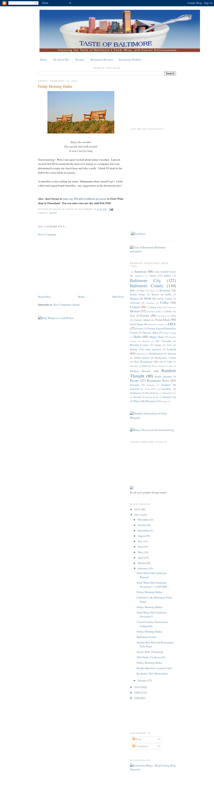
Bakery (167, 275)
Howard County (139, 345)
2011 (137, 515)
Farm (173, 315)
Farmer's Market (142, 319)
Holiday (146, 341)
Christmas (150, 302)
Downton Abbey (154, 311)
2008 (137, 698)
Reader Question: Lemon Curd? (154, 668)
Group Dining (169, 332)
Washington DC (152, 397)
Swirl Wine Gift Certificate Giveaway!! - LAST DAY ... (153, 585)
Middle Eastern (142, 357)
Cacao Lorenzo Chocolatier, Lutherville (152, 624)
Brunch (155, 294)
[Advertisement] (69, 265)
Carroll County (164, 298)
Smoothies (166, 388)
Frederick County (156, 324)
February (143, 568)
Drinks (169, 311)
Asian (152, 275)
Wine (137, 401)
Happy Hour (157, 337)
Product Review (140, 371)
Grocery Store (150, 332)
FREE (172, 324)
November (144, 519)
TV (174, 393)
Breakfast (164, 290)
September (144, 530)
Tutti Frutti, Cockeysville (151, 657)
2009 (137, 692)
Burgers (134, 298)
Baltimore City (145, 280)
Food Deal (162, 320)
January (142, 680)
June (141, 547)
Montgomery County (165, 357)
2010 (137, 687)
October (142, 525)
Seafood (166, 385)
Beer (142, 290)
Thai (157, 393)
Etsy (132, 316)
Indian (158, 345)
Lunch (171, 349)
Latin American (153, 349)
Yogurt (164, 401)
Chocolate (135, 302)
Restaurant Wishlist (130, 59)
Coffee (164, 302)
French (139, 328)
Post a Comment (47, 234)
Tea (147, 393)
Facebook (162, 315)
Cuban (170, 307)
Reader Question (163, 376)
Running (150, 385)
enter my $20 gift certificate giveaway (85, 199)
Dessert (135, 311)
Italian (133, 349)
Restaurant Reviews (102, 59)
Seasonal (134, 388)
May (141, 552)
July (140, 541)
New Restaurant (143, 361)
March (142, 563)
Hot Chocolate (163, 341)
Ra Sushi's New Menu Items (152, 673)
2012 (137, 509)
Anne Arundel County (165, 271)
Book (152, 290)
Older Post (118, 297)
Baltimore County (146, 285)
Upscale (137, 397)
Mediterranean (156, 353)
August (142, 536)
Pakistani (134, 366)
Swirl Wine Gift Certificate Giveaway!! (152, 615)
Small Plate (150, 389)
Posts (138, 739)
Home (43, 59)
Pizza (144, 365)
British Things (137, 294)
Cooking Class (155, 307)
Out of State (165, 361)
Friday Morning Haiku (55, 86)
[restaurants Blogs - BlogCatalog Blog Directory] (153, 769)
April (141, 557)
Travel (166, 393)
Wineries (150, 401)
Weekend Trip (169, 397)
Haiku (53, 213)
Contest (135, 307)
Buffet (168, 294)
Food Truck (136, 324)
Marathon (140, 353)
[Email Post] (110, 209)
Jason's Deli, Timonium (150, 652)
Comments (141, 746)
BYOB (147, 298)
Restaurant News (158, 380)
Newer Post (44, 297)
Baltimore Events (146, 637)
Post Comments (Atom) (67, 304)
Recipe (134, 380)
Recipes (79, 59)
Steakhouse (135, 393)
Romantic (134, 384)
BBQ (132, 290)
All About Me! (61, 59)
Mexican (172, 353)
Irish (169, 345)
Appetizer (139, 275)
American (140, 271)
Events (144, 315)
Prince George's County (162, 366)
